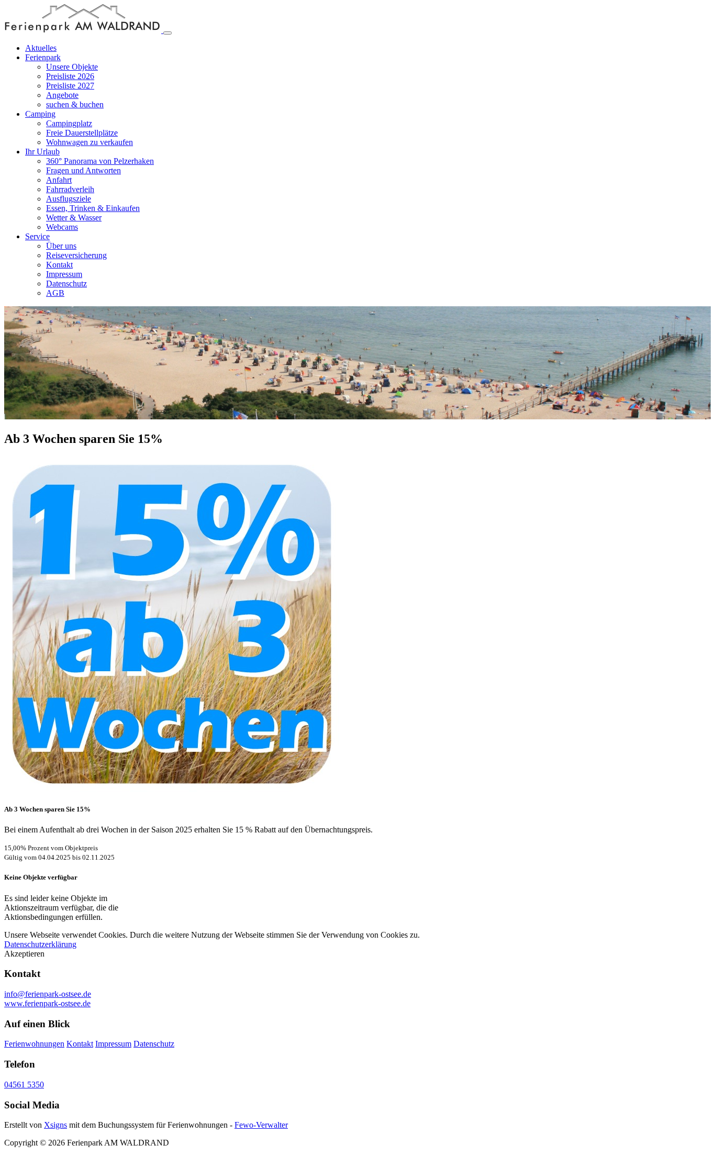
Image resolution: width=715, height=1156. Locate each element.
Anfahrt (59, 179)
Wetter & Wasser (74, 217)
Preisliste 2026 (70, 76)
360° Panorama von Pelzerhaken (100, 161)
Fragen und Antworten (83, 170)
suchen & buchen (75, 104)
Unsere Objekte (72, 66)
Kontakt (59, 264)
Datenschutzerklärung (40, 944)
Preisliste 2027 (70, 85)
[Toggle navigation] (167, 33)
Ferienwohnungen (34, 1043)
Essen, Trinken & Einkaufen (93, 208)
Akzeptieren (24, 953)
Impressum (64, 274)
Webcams (62, 227)
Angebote (62, 95)
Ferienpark (43, 57)
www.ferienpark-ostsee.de (47, 1003)
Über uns (61, 245)
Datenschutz (66, 283)
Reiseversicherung (76, 255)
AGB (55, 292)
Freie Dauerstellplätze (82, 132)
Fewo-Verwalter (261, 1124)
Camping (40, 113)
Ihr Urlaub (42, 151)
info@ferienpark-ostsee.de (47, 994)
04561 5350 (24, 1084)
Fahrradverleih (70, 189)
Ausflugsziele (68, 198)
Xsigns (55, 1124)
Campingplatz (69, 123)
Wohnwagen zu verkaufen (89, 142)
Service (37, 236)
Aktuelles (41, 47)
